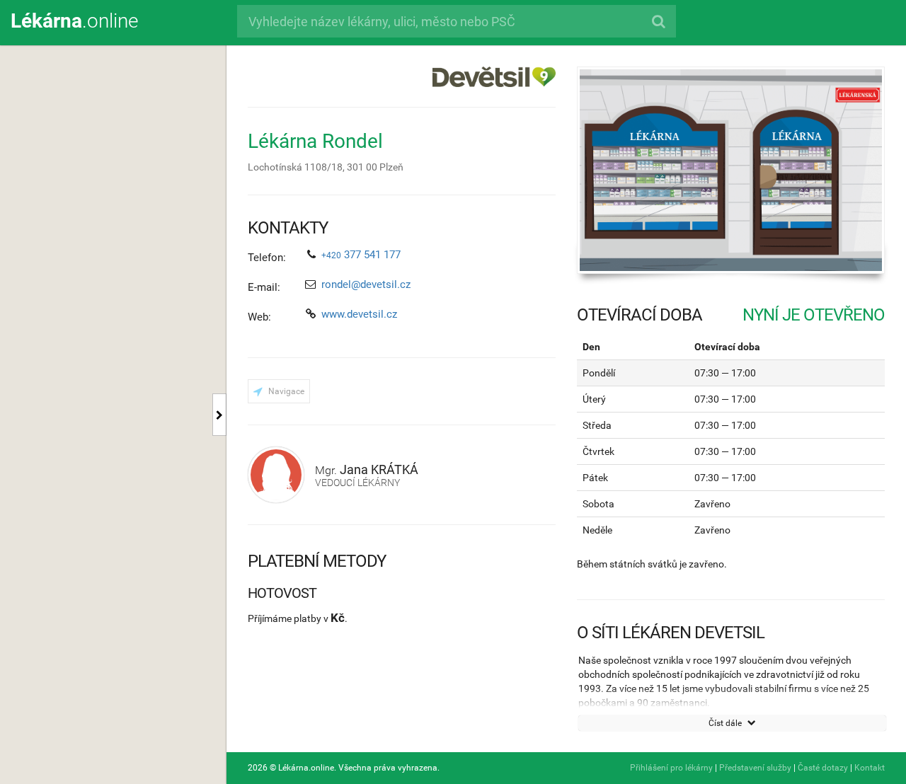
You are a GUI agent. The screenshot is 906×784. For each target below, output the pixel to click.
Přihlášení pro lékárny (671, 768)
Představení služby (755, 768)
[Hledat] (658, 21)
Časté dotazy (823, 768)
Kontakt (869, 768)
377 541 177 (361, 254)
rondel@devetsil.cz (366, 284)
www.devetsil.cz (359, 314)
